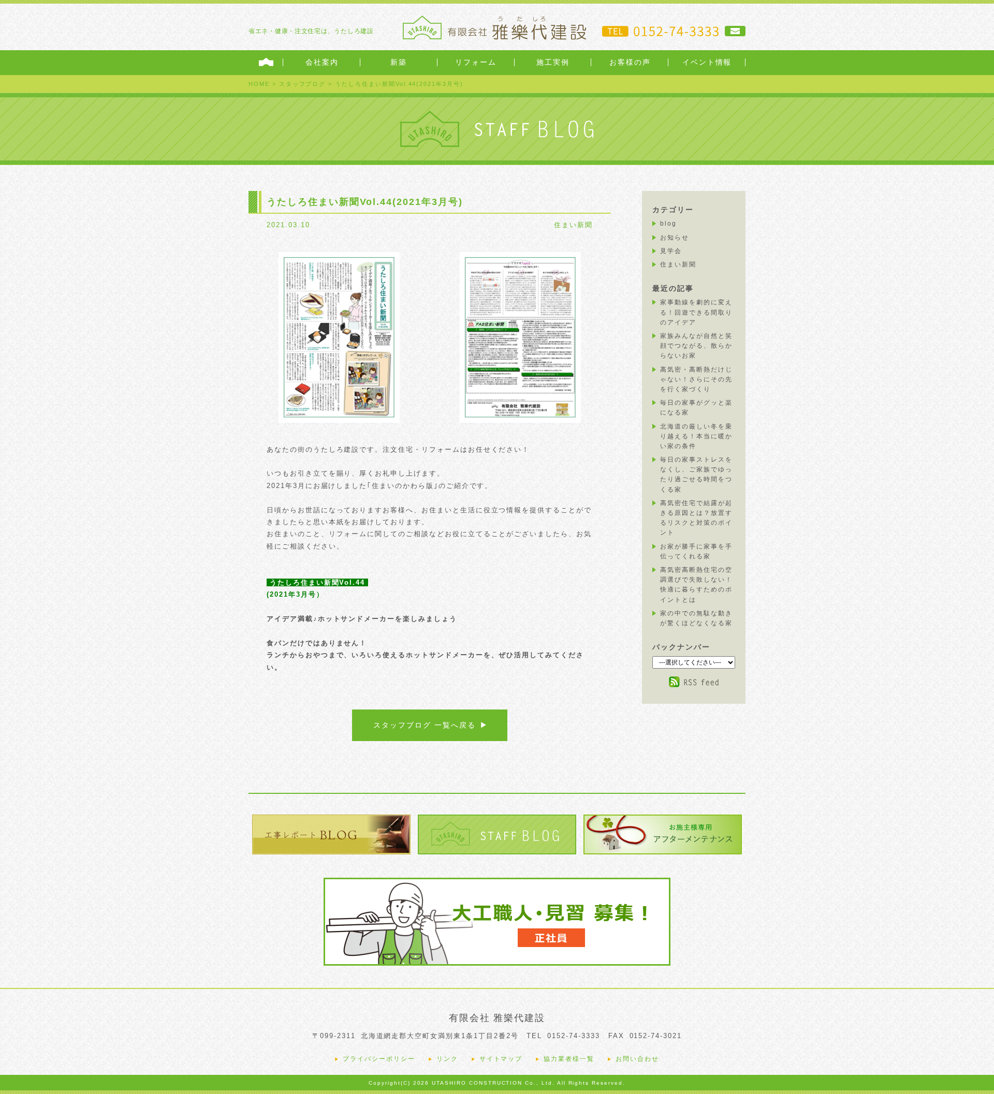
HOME (259, 84)
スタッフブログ (302, 84)
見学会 (671, 251)
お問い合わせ (637, 1058)
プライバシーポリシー (379, 1058)
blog (668, 223)
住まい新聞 (573, 225)
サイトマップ (501, 1058)
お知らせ (674, 237)
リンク (447, 1058)
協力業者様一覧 (569, 1058)
